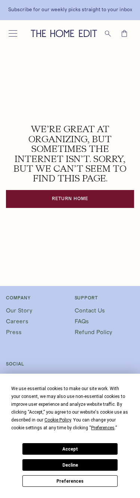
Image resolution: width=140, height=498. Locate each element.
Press (14, 332)
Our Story (19, 311)
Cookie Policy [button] (57, 420)
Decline (70, 465)
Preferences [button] (103, 427)
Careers (17, 321)
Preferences (70, 481)
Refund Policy (93, 332)
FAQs (82, 321)
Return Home (70, 198)
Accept (70, 449)
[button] (12, 33)
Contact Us (90, 311)
